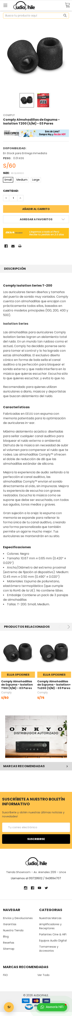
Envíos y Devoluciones (18, 918)
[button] (36, 736)
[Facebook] (6, 246)
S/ (8, 1007)
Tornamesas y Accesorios (48, 949)
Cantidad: (11, 191)
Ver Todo (43, 975)
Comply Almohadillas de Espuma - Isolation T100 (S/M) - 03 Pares (17, 684)
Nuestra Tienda (13, 930)
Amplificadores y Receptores (50, 926)
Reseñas (8, 943)
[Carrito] (67, 5)
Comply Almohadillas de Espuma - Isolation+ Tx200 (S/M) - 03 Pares (54, 684)
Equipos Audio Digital (53, 940)
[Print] (20, 246)
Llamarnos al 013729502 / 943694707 (36, 878)
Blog (6, 936)
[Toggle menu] (5, 5)
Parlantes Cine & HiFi (52, 934)
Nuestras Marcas (50, 918)
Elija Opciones (18, 675)
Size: (13, 173)
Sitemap (8, 949)
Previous (60, 627)
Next (68, 627)
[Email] (13, 246)
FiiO (5, 975)
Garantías (9, 924)
